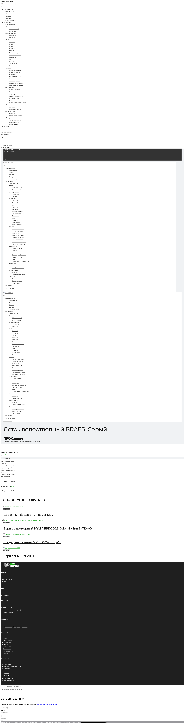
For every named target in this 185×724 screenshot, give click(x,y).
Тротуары (9, 118)
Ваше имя (4, 707)
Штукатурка (13, 94)
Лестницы (12, 50)
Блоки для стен (11, 33)
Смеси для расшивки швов (17, 102)
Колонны (12, 48)
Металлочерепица (15, 70)
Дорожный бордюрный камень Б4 (28, 514)
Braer (6, 455)
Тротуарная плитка (15, 120)
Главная (5, 441)
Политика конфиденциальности (13, 689)
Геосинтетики (13, 124)
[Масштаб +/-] (1, 718)
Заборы (8, 18)
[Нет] (106, 722)
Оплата (5, 671)
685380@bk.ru (5, 134)
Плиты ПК (12, 44)
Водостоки (12, 74)
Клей (10, 100)
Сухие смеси (10, 87)
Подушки (12, 61)
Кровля (8, 16)
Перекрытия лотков (15, 55)
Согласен (83, 722)
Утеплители (10, 105)
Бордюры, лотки (14, 122)
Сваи (10, 59)
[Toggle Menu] (1, 6)
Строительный (13, 31)
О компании (7, 664)
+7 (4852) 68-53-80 (6, 132)
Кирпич (8, 27)
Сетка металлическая (15, 115)
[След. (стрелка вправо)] (2, 720)
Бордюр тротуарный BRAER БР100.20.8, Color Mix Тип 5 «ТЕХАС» (47, 528)
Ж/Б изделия (10, 40)
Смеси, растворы (14, 89)
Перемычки (12, 57)
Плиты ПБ (12, 42)
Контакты (6, 126)
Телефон (4, 710)
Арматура (12, 113)
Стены (8, 14)
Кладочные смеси (14, 98)
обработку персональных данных (46, 704)
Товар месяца (10, 24)
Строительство (8, 9)
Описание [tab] (6, 458)
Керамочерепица (14, 81)
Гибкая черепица (14, 72)
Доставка (6, 673)
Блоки (11, 46)
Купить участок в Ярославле (12, 666)
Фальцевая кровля (15, 79)
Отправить (4, 712)
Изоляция (12, 107)
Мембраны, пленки (15, 109)
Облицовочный (14, 29)
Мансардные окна (15, 76)
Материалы (7, 22)
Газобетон (12, 35)
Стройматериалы (8, 680)
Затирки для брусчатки (16, 96)
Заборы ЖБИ (13, 63)
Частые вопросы (11, 20)
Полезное (6, 668)
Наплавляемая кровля (16, 83)
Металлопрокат (11, 111)
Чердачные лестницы (16, 85)
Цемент (11, 92)
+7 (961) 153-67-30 (6, 581)
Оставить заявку (5, 147)
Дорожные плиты (14, 66)
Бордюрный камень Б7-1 (20, 556)
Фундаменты (10, 11)
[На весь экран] (2, 718)
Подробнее (6, 509)
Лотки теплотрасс (14, 53)
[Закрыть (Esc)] (5, 718)
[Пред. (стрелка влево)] (1, 720)
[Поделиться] (4, 718)
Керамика (12, 37)
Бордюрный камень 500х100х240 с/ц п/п (32, 542)
